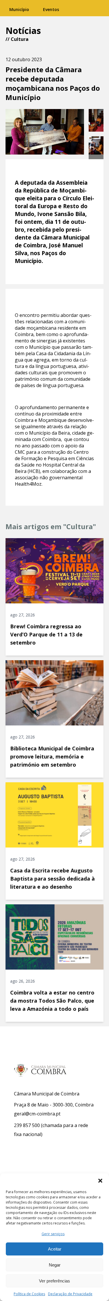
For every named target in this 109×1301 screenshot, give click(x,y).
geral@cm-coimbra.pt (37, 1114)
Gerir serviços (53, 1233)
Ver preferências (54, 1280)
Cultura (19, 39)
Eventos (51, 9)
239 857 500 (27, 1125)
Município (19, 9)
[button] (100, 1181)
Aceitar (54, 1248)
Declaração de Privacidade (70, 1293)
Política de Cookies (29, 1293)
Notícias (23, 31)
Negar (54, 1264)
